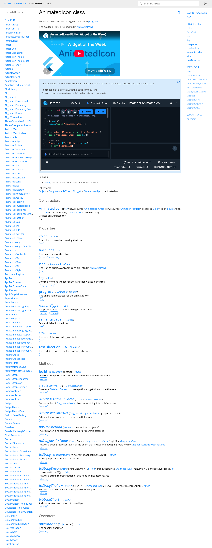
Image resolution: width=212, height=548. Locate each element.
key (41, 277)
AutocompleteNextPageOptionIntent (25, 342)
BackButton (11, 374)
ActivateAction (12, 72)
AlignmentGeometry (16, 105)
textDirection (49, 346)
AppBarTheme (13, 282)
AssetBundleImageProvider (19, 310)
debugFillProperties (53, 413)
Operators (194, 114)
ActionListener (12, 64)
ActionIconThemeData (17, 60)
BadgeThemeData (15, 411)
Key (66, 208)
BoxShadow (11, 540)
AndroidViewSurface (16, 133)
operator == (48, 523)
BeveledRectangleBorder (18, 431)
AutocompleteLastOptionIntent (22, 334)
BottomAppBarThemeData (19, 479)
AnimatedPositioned (16, 209)
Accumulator (11, 40)
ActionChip (10, 48)
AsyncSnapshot (13, 318)
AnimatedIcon (50, 208)
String (45, 212)
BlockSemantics (13, 435)
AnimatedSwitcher (14, 234)
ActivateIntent (12, 77)
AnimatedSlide (12, 230)
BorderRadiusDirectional (18, 451)
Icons (47, 182)
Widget (77, 191)
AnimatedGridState (15, 169)
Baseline (9, 427)
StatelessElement (74, 385)
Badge (8, 403)
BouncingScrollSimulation (19, 511)
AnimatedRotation (14, 217)
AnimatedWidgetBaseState (19, 246)
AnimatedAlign (12, 141)
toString (45, 454)
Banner (9, 419)
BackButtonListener (16, 387)
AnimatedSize (12, 225)
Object (42, 191)
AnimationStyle (13, 270)
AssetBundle (11, 302)
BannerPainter (13, 423)
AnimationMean (13, 262)
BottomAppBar (13, 471)
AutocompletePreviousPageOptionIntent (27, 350)
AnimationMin (12, 266)
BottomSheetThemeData (18, 503)
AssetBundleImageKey (17, 306)
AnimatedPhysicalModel (17, 205)
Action (8, 44)
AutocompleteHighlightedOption (22, 330)
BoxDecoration (13, 527)
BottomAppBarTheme (17, 475)
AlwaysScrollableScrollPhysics (20, 121)
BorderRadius (12, 447)
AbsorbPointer (13, 32)
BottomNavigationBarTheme (20, 491)
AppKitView (11, 290)
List (81, 399)
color (43, 236)
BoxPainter (11, 531)
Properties (194, 24)
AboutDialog (11, 24)
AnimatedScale (12, 221)
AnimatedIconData (94, 208)
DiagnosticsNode (93, 399)
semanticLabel (50, 319)
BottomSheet (12, 499)
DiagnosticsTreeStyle (97, 441)
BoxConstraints (13, 519)
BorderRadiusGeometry (17, 455)
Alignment (10, 97)
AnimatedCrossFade (15, 153)
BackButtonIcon (13, 383)
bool (79, 524)
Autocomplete (12, 322)
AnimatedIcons (85, 26)
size (42, 333)
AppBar (9, 278)
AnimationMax (12, 258)
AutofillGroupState (15, 358)
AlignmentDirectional (16, 101)
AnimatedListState (15, 189)
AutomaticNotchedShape (18, 370)
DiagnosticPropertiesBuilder (85, 413)
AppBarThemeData (15, 286)
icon (42, 263)
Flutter (7, 3)
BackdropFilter (13, 391)
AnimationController (16, 254)
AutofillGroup (12, 354)
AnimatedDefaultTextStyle (19, 157)
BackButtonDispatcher (17, 378)
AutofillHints (11, 362)
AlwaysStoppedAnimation (18, 125)
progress (93, 21)
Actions (9, 68)
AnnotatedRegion (14, 274)
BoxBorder (11, 515)
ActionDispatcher (14, 52)
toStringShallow (51, 485)
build (43, 371)
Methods (193, 67)
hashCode (46, 250)
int (59, 250)
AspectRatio (11, 298)
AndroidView (11, 129)
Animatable (11, 137)
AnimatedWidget (14, 242)
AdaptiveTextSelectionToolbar (21, 85)
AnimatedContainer (15, 149)
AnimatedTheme (14, 238)
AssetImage (11, 314)
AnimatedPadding (14, 201)
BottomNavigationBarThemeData (23, 495)
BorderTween (12, 467)
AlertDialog (11, 89)
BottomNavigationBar (17, 483)
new (189, 16)
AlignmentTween (14, 113)
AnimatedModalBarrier (17, 193)
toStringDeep (49, 468)
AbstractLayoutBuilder (17, 36)
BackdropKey (12, 399)
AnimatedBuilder (14, 145)
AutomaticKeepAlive (15, 366)
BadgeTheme (12, 407)
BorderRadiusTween (16, 459)
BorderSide (11, 463)
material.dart (21, 3)
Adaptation (11, 81)
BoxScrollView (12, 536)
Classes (10, 20)
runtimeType (48, 305)
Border (8, 439)
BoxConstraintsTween (17, 523)
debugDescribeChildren (56, 399)
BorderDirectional (14, 443)
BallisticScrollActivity (16, 415)
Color (156, 208)
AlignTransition (13, 117)
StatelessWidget (92, 191)
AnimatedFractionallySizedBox (21, 161)
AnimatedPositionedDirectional (21, 213)
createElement (50, 385)
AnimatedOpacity (14, 197)
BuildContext (55, 371)
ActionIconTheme (14, 56)
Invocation (69, 427)
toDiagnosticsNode (53, 440)
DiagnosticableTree (59, 191)
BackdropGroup (13, 395)
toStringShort (49, 499)
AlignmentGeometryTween (19, 109)
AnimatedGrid (12, 165)
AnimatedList (12, 185)
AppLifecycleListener (16, 294)
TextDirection (74, 212)
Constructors (197, 12)
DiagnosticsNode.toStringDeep (148, 444)
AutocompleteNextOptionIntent (22, 338)
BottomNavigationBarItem (19, 487)
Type (65, 305)
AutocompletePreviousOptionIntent (24, 346)
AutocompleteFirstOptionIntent (22, 326)
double (136, 208)
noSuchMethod (50, 426)
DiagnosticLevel (61, 454)
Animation (125, 208)
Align (7, 93)
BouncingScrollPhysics (17, 507)
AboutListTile (12, 28)
